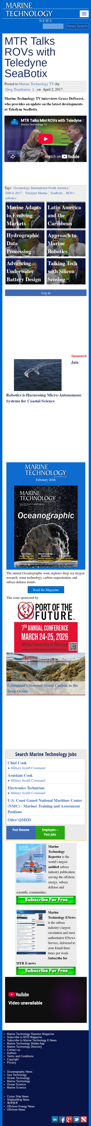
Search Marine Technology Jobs (46, 754)
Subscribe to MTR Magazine (24, 1037)
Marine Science (16, 1087)
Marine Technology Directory (24, 1046)
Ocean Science (16, 1084)
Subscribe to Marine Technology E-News (32, 1040)
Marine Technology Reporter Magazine (30, 1034)
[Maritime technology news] (28, 15)
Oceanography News (19, 1071)
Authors (12, 1053)
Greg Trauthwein (18, 89)
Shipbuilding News (18, 1099)
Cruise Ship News (18, 1096)
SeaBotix (57, 193)
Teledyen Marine (36, 193)
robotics (11, 198)
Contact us (13, 1049)
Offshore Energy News (21, 1106)
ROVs (70, 193)
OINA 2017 (14, 193)
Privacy (11, 1062)
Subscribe (45, 900)
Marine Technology (18, 1081)
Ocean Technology (18, 1078)
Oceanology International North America (41, 188)
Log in (45, 293)
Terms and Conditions (20, 1056)
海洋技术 (12, 1102)
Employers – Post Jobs (50, 832)
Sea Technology (17, 1074)
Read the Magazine (46, 589)
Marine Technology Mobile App (25, 1043)
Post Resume (20, 829)
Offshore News (16, 1109)
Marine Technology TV (36, 83)
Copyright (13, 1059)
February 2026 (46, 479)
